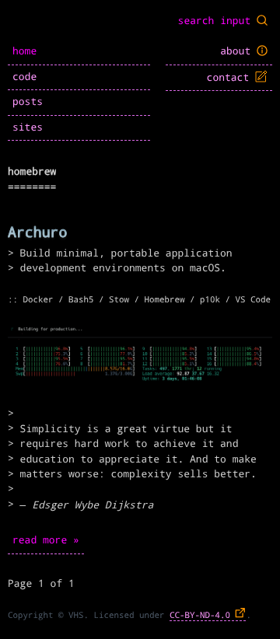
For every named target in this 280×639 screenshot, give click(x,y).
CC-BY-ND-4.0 (200, 615)
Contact (231, 78)
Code (24, 77)
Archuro (37, 233)
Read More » (45, 540)
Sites (27, 128)
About (238, 52)
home (24, 52)
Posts (27, 102)
